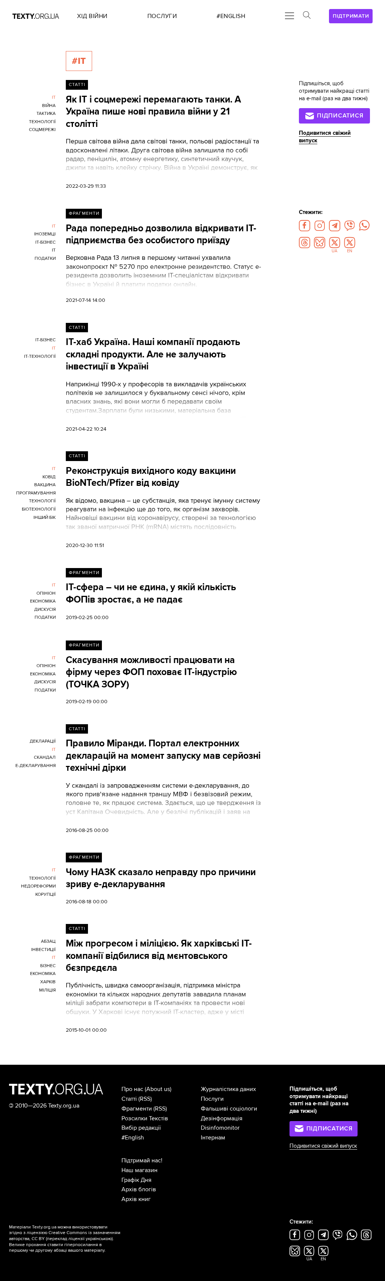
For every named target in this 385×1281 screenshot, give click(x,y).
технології (42, 122)
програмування (36, 493)
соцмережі (42, 130)
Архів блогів (138, 1189)
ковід (49, 477)
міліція (47, 990)
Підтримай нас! (141, 1160)
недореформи (38, 886)
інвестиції (43, 949)
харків (48, 982)
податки (45, 258)
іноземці (45, 234)
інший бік (44, 517)
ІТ (54, 97)
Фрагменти (84, 213)
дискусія (45, 609)
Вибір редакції (141, 1128)
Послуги (212, 1099)
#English (132, 1137)
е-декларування (35, 766)
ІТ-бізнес (45, 242)
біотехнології (39, 509)
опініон (46, 593)
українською (99, 1239)
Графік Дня (136, 1180)
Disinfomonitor (220, 1128)
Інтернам (213, 1137)
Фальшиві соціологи (229, 1108)
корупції (45, 894)
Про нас (132, 1089)
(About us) (158, 1089)
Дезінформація (222, 1118)
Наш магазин (139, 1170)
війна (49, 106)
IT (54, 250)
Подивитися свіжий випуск (323, 1146)
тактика (46, 113)
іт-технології (40, 356)
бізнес (48, 966)
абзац (48, 941)
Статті (77, 84)
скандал (45, 757)
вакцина (45, 485)
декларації (43, 741)
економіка (43, 601)
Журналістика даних (228, 1089)
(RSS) (145, 1099)
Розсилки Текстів (144, 1118)
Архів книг (136, 1199)
